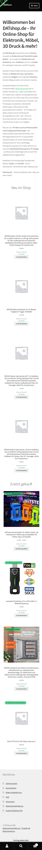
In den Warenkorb (21, 257)
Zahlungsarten (11, 783)
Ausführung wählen (21, 549)
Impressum (10, 801)
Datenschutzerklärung (14, 806)
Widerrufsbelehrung (14, 792)
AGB (7, 797)
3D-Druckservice (21, 88)
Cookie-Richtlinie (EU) (14, 810)
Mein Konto (7, 846)
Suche (21, 846)
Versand (23, 254)
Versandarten (11, 788)
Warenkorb (32, 844)
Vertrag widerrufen (21, 840)
